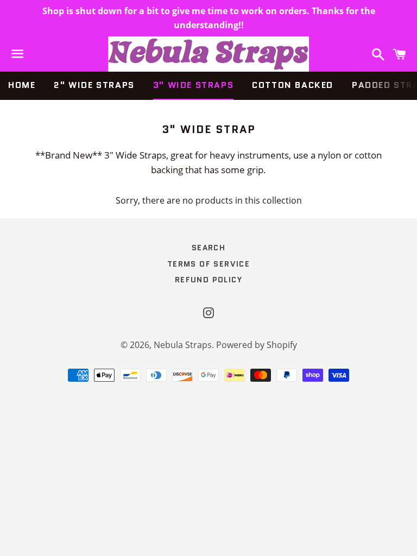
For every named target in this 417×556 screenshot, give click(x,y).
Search (208, 247)
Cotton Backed (292, 85)
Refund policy (208, 279)
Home (21, 85)
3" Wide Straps (193, 85)
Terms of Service (208, 263)
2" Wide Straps (94, 85)
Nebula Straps (183, 345)
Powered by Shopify (256, 345)
